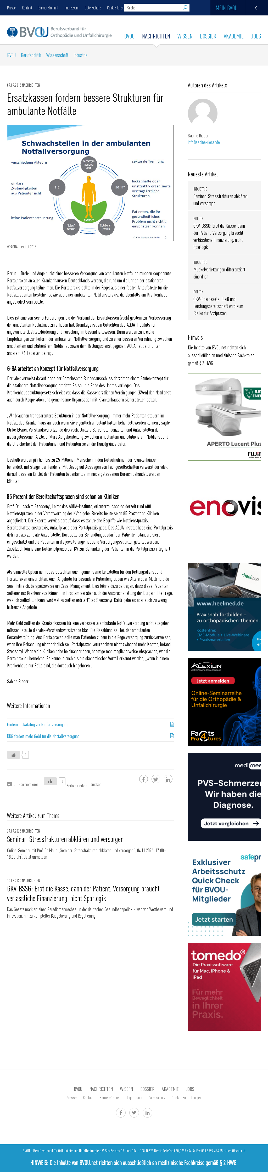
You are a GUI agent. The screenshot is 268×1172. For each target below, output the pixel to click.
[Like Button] (13, 755)
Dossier (208, 36)
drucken (96, 784)
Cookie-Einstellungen (121, 7)
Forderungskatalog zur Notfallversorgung (37, 724)
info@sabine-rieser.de (204, 142)
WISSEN (185, 36)
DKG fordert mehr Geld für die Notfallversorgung (43, 736)
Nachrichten (156, 36)
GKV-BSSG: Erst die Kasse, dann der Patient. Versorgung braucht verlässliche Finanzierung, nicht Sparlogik (83, 893)
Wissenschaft (57, 54)
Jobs (256, 36)
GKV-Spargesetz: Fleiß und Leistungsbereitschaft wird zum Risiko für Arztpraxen (218, 305)
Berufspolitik (31, 54)
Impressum (72, 7)
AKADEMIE (234, 36)
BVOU (129, 36)
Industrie (80, 54)
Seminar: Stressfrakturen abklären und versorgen (65, 839)
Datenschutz (93, 7)
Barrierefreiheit (48, 7)
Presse (11, 7)
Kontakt (27, 7)
